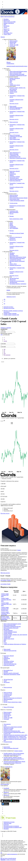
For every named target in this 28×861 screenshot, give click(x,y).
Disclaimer (6, 828)
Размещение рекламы (9, 822)
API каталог (13, 279)
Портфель (6, 19)
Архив (5, 341)
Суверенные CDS (14, 155)
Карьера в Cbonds (8, 729)
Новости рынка (13, 40)
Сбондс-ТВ (6, 30)
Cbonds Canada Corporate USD (11, 314)
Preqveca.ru (6, 795)
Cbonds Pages (13, 90)
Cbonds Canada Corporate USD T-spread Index (5, 613)
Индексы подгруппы (9, 308)
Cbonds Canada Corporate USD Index (5, 595)
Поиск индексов (14, 195)
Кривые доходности (9, 23)
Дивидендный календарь (16, 107)
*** (1, 334)
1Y (4, 350)
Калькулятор (7, 747)
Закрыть (3, 37)
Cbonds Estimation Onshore (10, 632)
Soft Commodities (14, 228)
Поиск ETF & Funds (15, 135)
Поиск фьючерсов (15, 152)
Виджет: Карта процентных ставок (12, 702)
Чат (10, 262)
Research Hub (13, 42)
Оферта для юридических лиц (11, 737)
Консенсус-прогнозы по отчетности (13, 698)
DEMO (8, 290)
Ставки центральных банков (17, 200)
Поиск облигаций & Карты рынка (18, 71)
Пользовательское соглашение (11, 826)
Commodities (13, 226)
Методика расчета (5, 572)
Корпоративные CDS (15, 156)
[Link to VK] (4, 811)
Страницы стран (14, 211)
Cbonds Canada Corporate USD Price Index (6, 600)
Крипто (6, 29)
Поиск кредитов (14, 122)
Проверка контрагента (15, 265)
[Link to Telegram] (4, 808)
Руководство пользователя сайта (12, 731)
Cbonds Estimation (8, 630)
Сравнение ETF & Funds (16, 136)
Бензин (11, 225)
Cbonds (19, 550)
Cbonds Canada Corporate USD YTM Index (6, 604)
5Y (4, 352)
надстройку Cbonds (5, 580)
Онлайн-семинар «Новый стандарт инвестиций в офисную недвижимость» (14, 758)
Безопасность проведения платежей (13, 726)
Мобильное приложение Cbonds (18, 257)
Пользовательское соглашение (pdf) (13, 827)
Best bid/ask (6, 26)
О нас (5, 725)
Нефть (11, 224)
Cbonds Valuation (8, 633)
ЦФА (5, 24)
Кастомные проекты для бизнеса (18, 283)
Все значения (7, 354)
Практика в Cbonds (8, 728)
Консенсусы (7, 20)
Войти (2, 16)
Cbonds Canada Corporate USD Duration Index (5, 609)
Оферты (12, 175)
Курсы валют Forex (14, 199)
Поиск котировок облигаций (17, 74)
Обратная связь (7, 823)
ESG (11, 82)
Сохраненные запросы (15, 259)
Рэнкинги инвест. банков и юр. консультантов (15, 634)
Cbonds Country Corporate (10, 313)
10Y (5, 353)
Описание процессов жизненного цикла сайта (15, 735)
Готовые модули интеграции (17, 281)
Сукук (11, 83)
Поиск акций (13, 106)
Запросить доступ (11, 296)
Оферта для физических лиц (11, 736)
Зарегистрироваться (9, 16)
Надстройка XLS (8, 33)
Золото (5, 27)
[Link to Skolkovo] (8, 819)
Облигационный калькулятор (17, 258)
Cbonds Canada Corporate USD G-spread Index (5, 618)
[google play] (14, 802)
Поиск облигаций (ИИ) (10, 21)
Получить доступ (5, 513)
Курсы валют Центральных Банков (18, 197)
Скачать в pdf (7, 733)
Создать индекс (7, 695)
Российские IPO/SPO (15, 109)
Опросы (12, 93)
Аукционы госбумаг (15, 176)
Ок (1, 852)
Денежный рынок (14, 178)
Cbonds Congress (18, 750)
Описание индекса (8, 306)
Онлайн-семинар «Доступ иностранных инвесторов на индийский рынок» (14, 754)
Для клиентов (7, 724)
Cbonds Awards (13, 91)
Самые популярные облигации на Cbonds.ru (15, 644)
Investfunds (6, 788)
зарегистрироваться (12, 854)
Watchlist (6, 31)
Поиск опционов (14, 154)
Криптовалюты (13, 196)
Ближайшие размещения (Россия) (18, 75)
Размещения (13, 174)
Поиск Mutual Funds (15, 139)
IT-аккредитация (8, 741)
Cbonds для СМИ (14, 45)
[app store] (5, 802)
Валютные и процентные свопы (18, 158)
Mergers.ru (6, 792)
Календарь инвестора (15, 180)
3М (4, 349)
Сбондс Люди (7, 34)
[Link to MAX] (4, 813)
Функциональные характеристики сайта (14, 732)
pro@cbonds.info (5, 784)
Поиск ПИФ (13, 137)
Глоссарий (12, 46)
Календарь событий (15, 171)
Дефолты (12, 172)
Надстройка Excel (8, 670)
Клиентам (6, 824)
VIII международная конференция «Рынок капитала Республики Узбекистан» (14, 762)
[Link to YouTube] (4, 809)
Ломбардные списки (15, 85)
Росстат (11, 213)
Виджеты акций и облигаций (17, 261)
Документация (13, 282)
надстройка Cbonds (5, 584)
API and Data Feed (14, 278)
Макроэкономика (14, 212)
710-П (5, 681)
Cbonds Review (7, 715)
